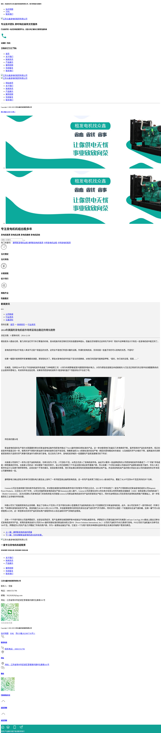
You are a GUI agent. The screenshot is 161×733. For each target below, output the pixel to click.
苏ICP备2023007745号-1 (8, 112)
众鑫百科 (9, 320)
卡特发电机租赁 (64, 243)
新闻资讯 (9, 59)
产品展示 (9, 62)
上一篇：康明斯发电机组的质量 (19, 532)
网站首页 (9, 83)
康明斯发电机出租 (20, 243)
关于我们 (9, 57)
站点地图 (9, 9)
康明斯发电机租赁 (35, 243)
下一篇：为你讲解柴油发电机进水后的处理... (24, 535)
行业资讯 (9, 317)
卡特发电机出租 (50, 243)
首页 (7, 54)
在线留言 (9, 68)
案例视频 (9, 65)
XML (8, 11)
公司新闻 (9, 314)
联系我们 (9, 14)
